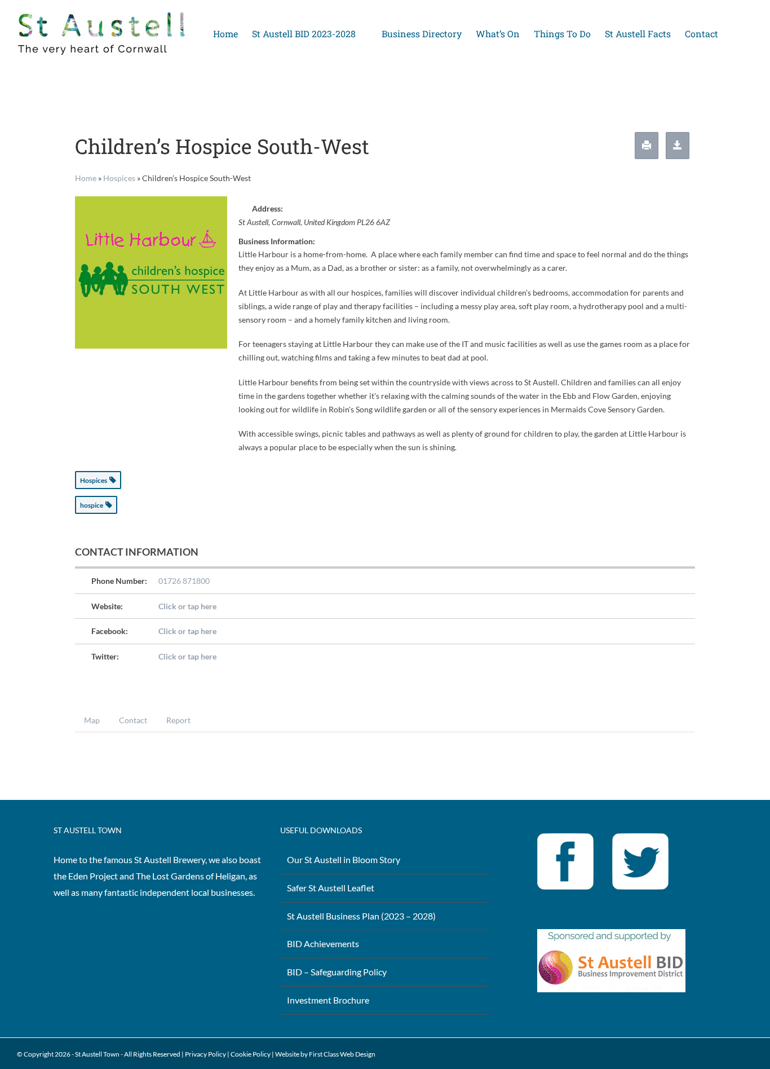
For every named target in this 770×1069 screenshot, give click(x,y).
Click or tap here (187, 606)
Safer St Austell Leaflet (330, 887)
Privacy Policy (205, 1054)
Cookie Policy (251, 1054)
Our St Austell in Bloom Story (343, 859)
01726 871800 (184, 581)
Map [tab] (92, 720)
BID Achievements (323, 943)
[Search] (735, 34)
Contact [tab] (133, 720)
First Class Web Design (342, 1054)
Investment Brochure (328, 1000)
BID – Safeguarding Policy (337, 971)
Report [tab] (178, 720)
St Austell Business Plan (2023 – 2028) (361, 915)
